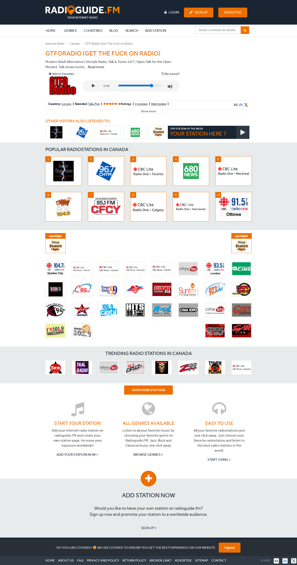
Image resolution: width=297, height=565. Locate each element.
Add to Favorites (63, 74)
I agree (229, 547)
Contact (218, 560)
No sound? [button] (172, 74)
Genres (70, 31)
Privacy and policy (103, 560)
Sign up (147, 528)
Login (174, 12)
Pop (97, 104)
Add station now (148, 495)
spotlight (55, 236)
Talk (90, 104)
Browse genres (146, 454)
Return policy (134, 560)
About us (66, 560)
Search (131, 31)
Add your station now (76, 454)
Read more (96, 67)
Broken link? (161, 560)
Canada (75, 43)
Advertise (233, 12)
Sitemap (201, 560)
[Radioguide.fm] (82, 12)
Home (53, 30)
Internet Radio (54, 43)
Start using (217, 459)
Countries (93, 31)
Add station (155, 31)
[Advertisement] (218, 68)
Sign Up (201, 12)
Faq (80, 560)
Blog (113, 31)
